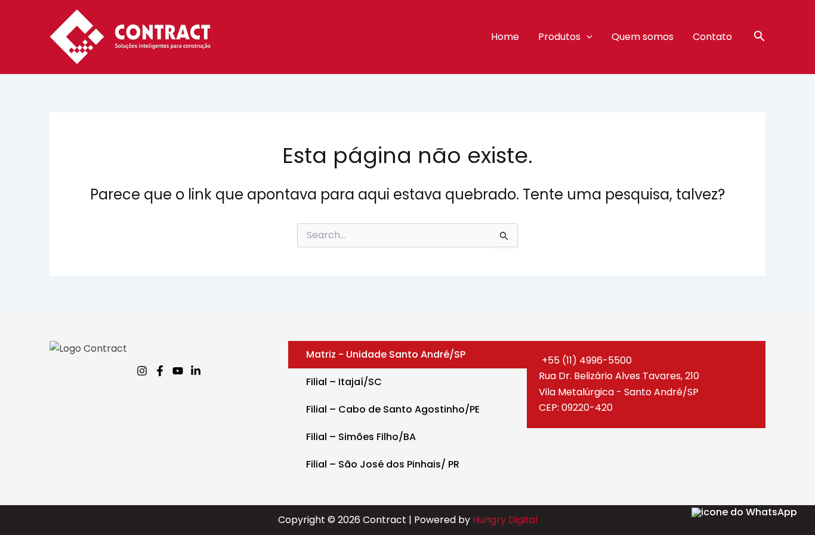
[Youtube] (177, 370)
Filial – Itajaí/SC (344, 382)
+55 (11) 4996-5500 (587, 360)
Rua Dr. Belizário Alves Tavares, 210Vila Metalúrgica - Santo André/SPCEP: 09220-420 (619, 391)
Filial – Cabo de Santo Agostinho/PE (393, 409)
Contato (712, 37)
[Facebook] (160, 370)
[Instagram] (142, 370)
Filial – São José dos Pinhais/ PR (382, 464)
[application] (586, 37)
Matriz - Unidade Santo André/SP (385, 354)
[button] (759, 37)
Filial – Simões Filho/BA (361, 437)
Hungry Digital (505, 520)
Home (505, 37)
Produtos (559, 37)
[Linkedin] (195, 370)
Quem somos (643, 37)
